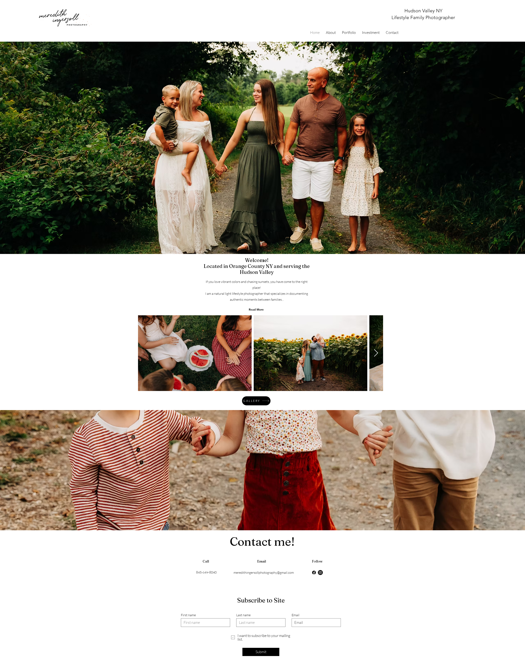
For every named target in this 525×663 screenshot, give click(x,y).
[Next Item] (376, 353)
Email (295, 615)
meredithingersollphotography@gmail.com (264, 572)
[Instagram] (320, 572)
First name (188, 615)
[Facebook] (314, 572)
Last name (243, 615)
